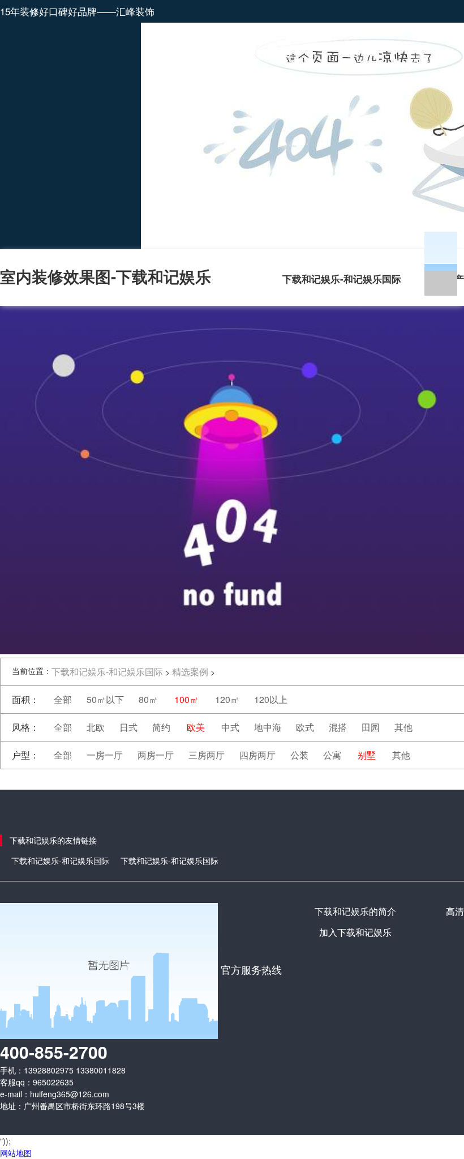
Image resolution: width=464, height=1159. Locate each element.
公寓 (332, 754)
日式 (128, 727)
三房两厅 (206, 754)
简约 (161, 727)
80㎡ (148, 699)
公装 (299, 754)
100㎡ (186, 699)
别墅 (367, 754)
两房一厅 (156, 754)
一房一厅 (105, 754)
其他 (403, 727)
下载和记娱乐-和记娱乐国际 (341, 279)
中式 (230, 727)
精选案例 (190, 671)
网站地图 (16, 1152)
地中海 (267, 727)
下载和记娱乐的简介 (355, 911)
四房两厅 (257, 754)
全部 (63, 699)
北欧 (96, 727)
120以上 (270, 699)
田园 (371, 727)
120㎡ (227, 699)
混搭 (338, 727)
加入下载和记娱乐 (355, 932)
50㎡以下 (105, 699)
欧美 (196, 727)
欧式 (305, 727)
